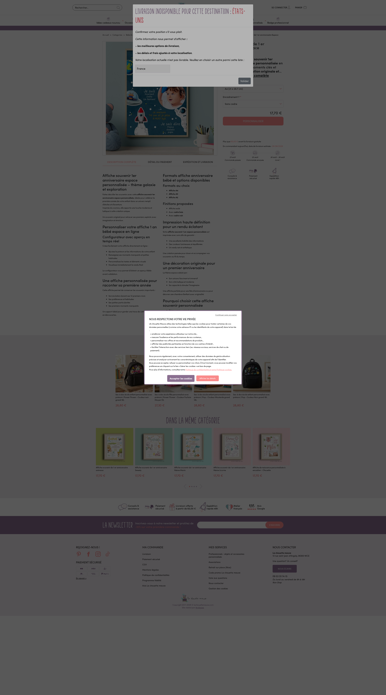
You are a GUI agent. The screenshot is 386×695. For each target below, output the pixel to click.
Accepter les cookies (181, 378)
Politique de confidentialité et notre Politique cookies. (208, 369)
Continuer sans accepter (226, 314)
